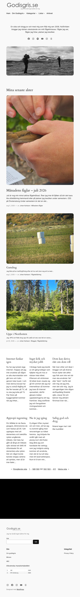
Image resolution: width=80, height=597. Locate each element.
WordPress (20, 589)
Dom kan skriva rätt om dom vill (61, 360)
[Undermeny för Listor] (44, 13)
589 (34, 469)
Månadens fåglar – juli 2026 (26, 190)
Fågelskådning (36, 274)
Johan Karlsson (25, 205)
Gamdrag (11, 267)
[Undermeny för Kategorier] (36, 13)
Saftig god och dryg (60, 420)
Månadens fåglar (37, 205)
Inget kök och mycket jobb (37, 360)
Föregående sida (19, 469)
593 (49, 469)
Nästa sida (63, 469)
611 (54, 469)
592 (45, 469)
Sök (7, 538)
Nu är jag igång (38, 418)
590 (37, 469)
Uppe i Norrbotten (16, 334)
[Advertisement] (40, 499)
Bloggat (33, 341)
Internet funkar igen (14, 360)
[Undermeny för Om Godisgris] (24, 13)
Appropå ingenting (16, 418)
